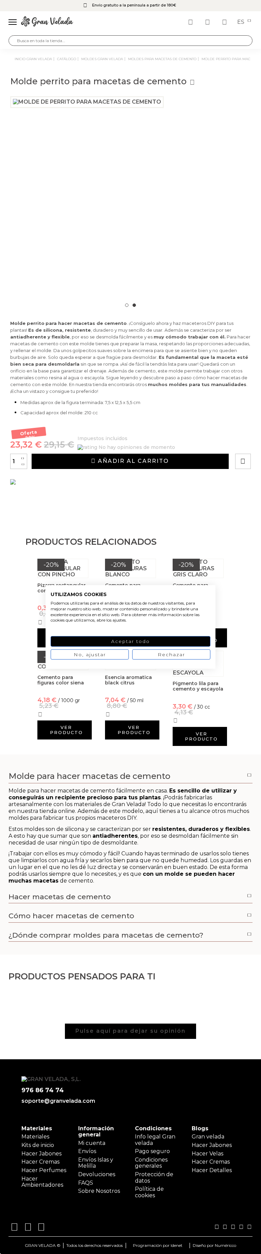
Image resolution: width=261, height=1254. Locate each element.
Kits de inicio (37, 1145)
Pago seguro (152, 1151)
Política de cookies (149, 1192)
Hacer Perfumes (43, 1170)
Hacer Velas (207, 1153)
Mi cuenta (91, 1143)
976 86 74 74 (42, 1090)
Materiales (35, 1136)
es (241, 22)
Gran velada (208, 1136)
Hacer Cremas (40, 1162)
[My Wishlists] (191, 22)
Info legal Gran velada (155, 1139)
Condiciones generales (151, 1162)
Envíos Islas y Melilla (95, 1162)
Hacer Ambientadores (42, 1181)
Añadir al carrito (132, 461)
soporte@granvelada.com (56, 1101)
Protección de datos (154, 1177)
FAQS (85, 1183)
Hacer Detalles (212, 1170)
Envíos (87, 1151)
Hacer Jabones (41, 1153)
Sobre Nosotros (99, 1191)
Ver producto (66, 730)
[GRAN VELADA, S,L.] (47, 22)
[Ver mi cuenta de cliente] (208, 22)
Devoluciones (96, 1174)
